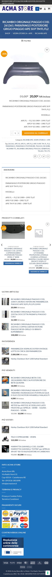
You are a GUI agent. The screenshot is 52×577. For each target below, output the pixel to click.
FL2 (48, 144)
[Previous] (1, 249)
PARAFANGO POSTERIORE (25, 146)
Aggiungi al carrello (36, 133)
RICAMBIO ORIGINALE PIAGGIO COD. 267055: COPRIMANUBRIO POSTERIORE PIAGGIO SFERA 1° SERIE (13, 253)
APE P (35, 144)
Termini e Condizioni (10, 499)
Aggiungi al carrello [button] (13, 263)
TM (45, 151)
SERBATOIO (45, 149)
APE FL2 (30, 144)
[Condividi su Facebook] (39, 156)
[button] (37, 9)
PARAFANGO (10, 146)
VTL (48, 151)
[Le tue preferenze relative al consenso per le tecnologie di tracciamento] (47, 573)
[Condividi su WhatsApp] (35, 156)
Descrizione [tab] (9, 170)
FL (45, 144)
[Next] (50, 249)
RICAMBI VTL (11, 149)
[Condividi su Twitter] (44, 156)
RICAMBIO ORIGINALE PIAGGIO (29, 149)
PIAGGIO (39, 146)
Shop (7, 33)
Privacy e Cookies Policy (12, 496)
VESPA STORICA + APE (22, 33)
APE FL (23, 144)
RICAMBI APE (41, 33)
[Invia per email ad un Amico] (48, 156)
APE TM (41, 144)
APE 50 (17, 144)
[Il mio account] (45, 8)
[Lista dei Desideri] (41, 8)
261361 (11, 144)
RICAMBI (46, 146)
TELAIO (40, 151)
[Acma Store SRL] (17, 9)
